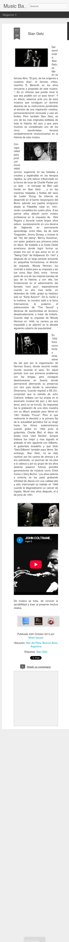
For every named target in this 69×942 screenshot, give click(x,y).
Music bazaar (36, 637)
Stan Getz (36, 33)
